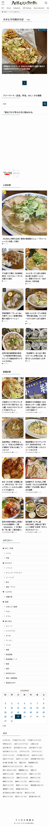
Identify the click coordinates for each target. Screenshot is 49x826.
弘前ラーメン (22, 759)
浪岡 (33, 770)
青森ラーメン (22, 785)
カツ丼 (6, 740)
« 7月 (4, 725)
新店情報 (9, 654)
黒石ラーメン (20, 796)
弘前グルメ (37, 755)
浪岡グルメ (8, 774)
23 (5, 717)
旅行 (7, 582)
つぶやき (8, 591)
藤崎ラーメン (20, 781)
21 (37, 712)
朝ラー (29, 766)
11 (18, 708)
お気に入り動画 (11, 606)
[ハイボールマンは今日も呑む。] (24, 3)
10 (12, 708)
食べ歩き (8, 621)
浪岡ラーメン (34, 774)
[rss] (33, 820)
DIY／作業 (9, 548)
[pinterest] (27, 820)
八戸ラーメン (8, 755)
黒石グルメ (30, 793)
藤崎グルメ (35, 777)
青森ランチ (8, 785)
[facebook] (16, 820)
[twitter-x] (19, 820)
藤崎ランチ (8, 781)
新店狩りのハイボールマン (12, 766)
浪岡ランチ (21, 774)
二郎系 (34, 744)
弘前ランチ (8, 759)
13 (31, 708)
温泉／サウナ (10, 587)
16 (5, 712)
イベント (9, 568)
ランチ (8, 645)
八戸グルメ (24, 751)
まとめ (8, 635)
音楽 (6, 601)
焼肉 (7, 668)
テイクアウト (10, 631)
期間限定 (23, 770)
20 (31, 712)
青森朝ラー (8, 789)
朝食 (7, 664)
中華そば (7, 744)
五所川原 (7, 747)
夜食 (7, 650)
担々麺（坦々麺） (10, 762)
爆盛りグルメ (8, 777)
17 (12, 712)
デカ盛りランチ (34, 740)
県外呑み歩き (10, 673)
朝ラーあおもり (9, 770)
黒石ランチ (8, 796)
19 (24, 712)
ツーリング (10, 577)
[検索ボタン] (46, 3)
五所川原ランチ (35, 747)
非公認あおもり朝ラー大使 (12, 793)
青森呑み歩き (10, 683)
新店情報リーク (11, 659)
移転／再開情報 (11, 678)
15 (44, 708)
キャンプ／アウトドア (14, 573)
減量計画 (9, 597)
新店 (22, 762)
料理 (7, 558)
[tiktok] (24, 820)
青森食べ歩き (22, 789)
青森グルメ (34, 781)
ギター (8, 611)
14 (37, 708)
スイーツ (9, 626)
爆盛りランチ (22, 777)
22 (44, 712)
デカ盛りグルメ (19, 740)
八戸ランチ (37, 751)
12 (24, 708)
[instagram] (22, 820)
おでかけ (8, 563)
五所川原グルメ (20, 747)
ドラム (8, 616)
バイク (8, 553)
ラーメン (9, 640)
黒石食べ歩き (34, 796)
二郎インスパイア (21, 744)
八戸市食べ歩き (23, 755)
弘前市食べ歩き (37, 759)
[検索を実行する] (45, 104)
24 (12, 717)
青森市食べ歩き (37, 785)
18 (18, 712)
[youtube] (30, 820)
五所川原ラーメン (10, 751)
